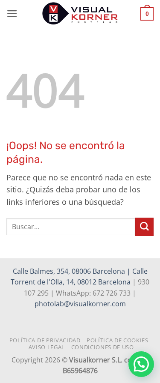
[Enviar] (144, 227)
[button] (12, 14)
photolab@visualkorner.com (80, 303)
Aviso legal (47, 347)
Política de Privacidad (45, 340)
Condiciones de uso (102, 347)
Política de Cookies (117, 340)
